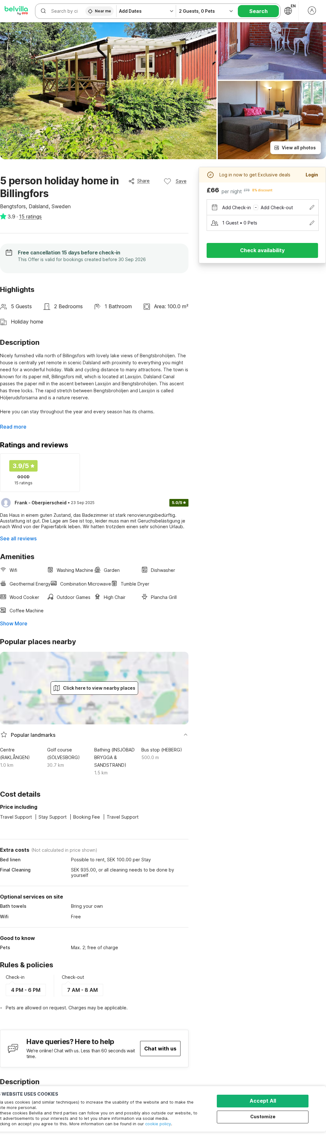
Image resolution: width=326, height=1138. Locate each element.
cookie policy (158, 1123)
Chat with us (160, 1048)
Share (143, 180)
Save (181, 181)
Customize (262, 1116)
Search (258, 11)
